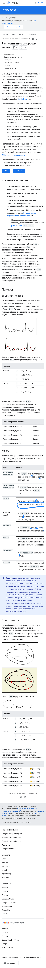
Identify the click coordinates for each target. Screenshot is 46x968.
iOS (6, 171)
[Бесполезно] (36, 39)
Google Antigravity (9, 903)
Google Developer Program (12, 834)
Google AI (5, 944)
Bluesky (5, 863)
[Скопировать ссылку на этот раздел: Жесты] (11, 451)
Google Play (6, 910)
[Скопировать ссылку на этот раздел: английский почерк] (25, 296)
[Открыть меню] (3, 3)
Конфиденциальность (32, 957)
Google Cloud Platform (10, 940)
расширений (22, 225)
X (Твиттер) (6, 874)
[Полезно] (33, 39)
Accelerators (6, 845)
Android (19, 171)
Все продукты (7, 947)
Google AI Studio (8, 899)
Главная (5, 34)
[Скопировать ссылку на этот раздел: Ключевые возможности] (36, 180)
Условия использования (11, 957)
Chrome (5, 891)
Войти (40, 3)
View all (5, 914)
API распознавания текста (13, 155)
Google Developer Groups (11, 837)
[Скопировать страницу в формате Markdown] (21, 47)
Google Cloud (7, 906)
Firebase (5, 895)
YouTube (5, 877)
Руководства (9, 10)
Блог (4, 859)
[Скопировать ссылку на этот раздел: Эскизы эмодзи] (21, 620)
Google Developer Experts (11, 841)
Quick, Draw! (23, 99)
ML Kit (15, 2)
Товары (13, 34)
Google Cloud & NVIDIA (10, 849)
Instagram (6, 866)
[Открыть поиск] (35, 2)
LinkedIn (5, 870)
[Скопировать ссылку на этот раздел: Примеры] (16, 289)
